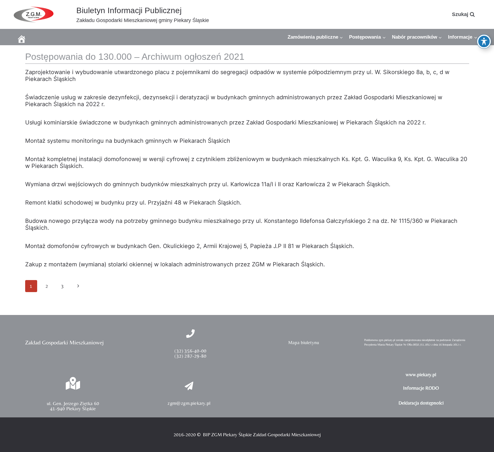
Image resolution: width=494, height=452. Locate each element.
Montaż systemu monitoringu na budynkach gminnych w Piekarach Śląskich (127, 140)
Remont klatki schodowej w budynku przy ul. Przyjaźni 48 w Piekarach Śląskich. (133, 202)
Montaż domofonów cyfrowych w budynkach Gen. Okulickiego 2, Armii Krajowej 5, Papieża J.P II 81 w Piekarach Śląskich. (189, 246)
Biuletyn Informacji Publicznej (129, 10)
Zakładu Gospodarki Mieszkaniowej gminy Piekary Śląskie (142, 20)
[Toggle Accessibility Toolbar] (484, 41)
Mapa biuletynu (303, 342)
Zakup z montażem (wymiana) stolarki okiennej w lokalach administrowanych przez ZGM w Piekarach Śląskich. (175, 264)
